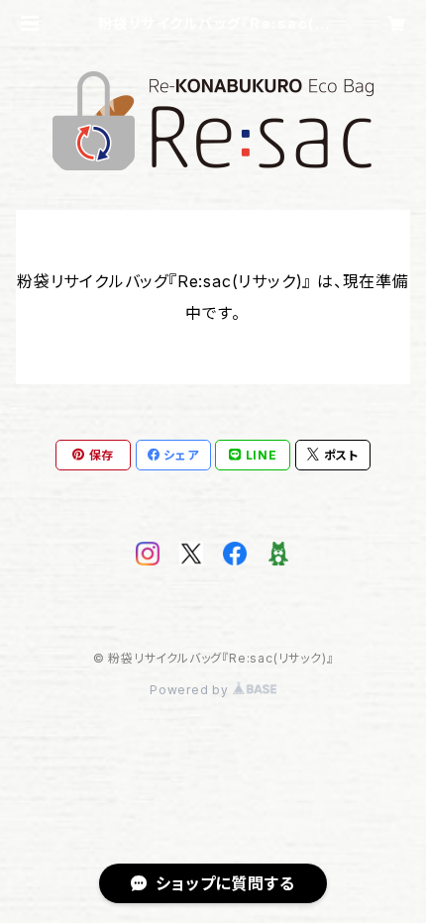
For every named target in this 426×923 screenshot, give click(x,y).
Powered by (191, 689)
